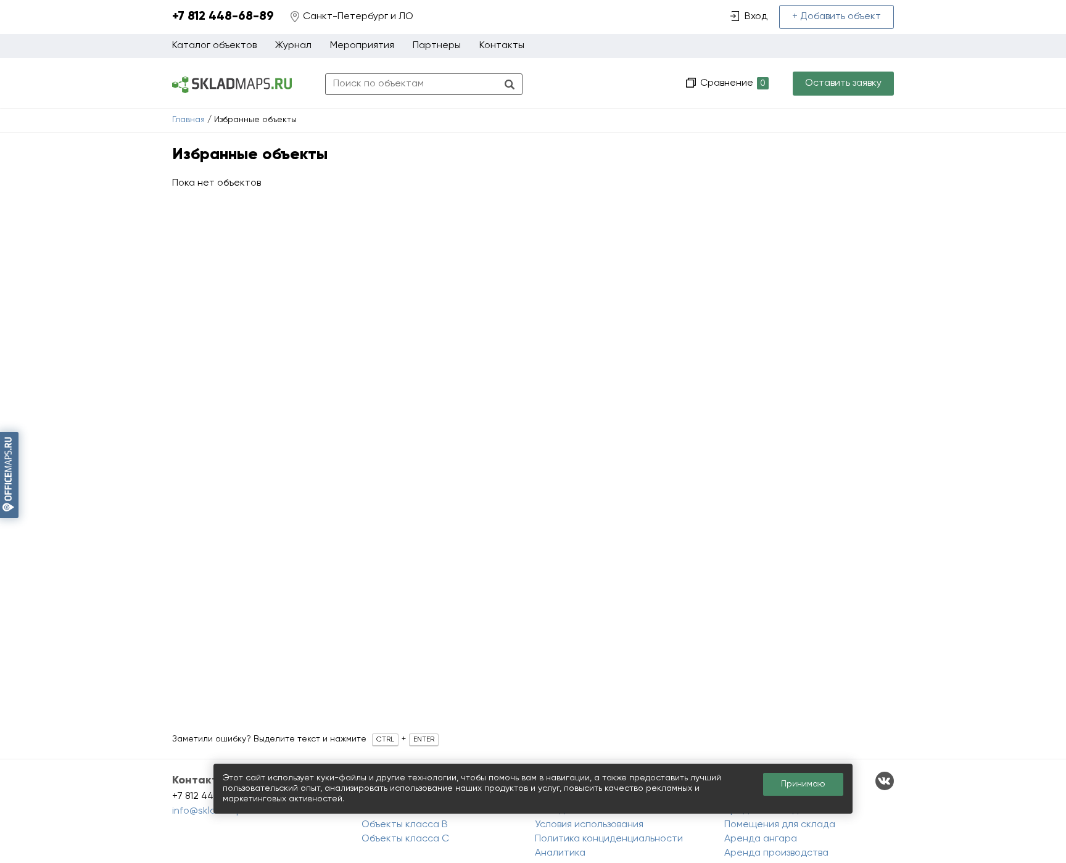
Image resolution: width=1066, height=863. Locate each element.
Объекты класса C (405, 839)
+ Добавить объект (836, 17)
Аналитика (560, 853)
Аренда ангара (760, 839)
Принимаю (803, 784)
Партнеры (437, 46)
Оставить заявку (843, 83)
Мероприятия (362, 46)
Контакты (501, 46)
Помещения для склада (779, 825)
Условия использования (589, 825)
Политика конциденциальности (609, 839)
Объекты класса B (405, 825)
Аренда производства (776, 853)
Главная (188, 119)
